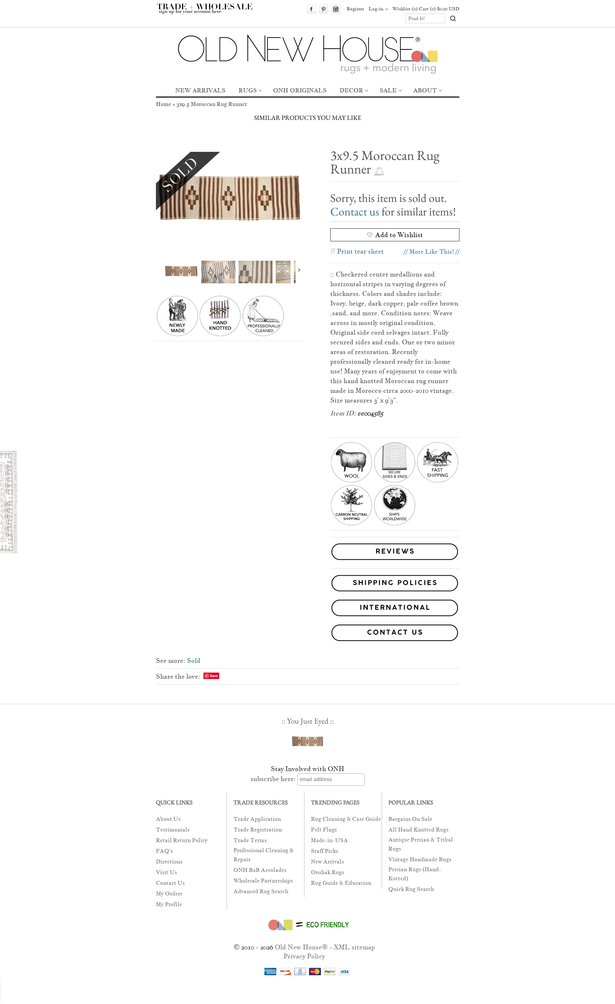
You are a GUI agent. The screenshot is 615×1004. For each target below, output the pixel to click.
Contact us (354, 211)
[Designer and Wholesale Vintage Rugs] (208, 12)
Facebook (311, 9)
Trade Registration (257, 829)
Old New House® (301, 947)
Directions (169, 861)
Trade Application (257, 819)
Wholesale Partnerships (263, 880)
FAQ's (164, 851)
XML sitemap (354, 947)
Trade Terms (250, 840)
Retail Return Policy (182, 840)
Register (355, 9)
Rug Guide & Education (341, 883)
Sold (193, 660)
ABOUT (425, 90)
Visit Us (166, 872)
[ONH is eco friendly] (307, 931)
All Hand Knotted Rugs (418, 829)
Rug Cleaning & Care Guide (346, 819)
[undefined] (230, 201)
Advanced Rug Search (260, 891)
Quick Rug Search (411, 889)
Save (214, 675)
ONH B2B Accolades (259, 870)
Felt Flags (324, 829)
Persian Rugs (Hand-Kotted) (414, 874)
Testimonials (173, 829)
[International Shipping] (307, 609)
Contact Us (170, 883)
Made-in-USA (329, 840)
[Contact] (307, 634)
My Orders (169, 893)
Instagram (335, 9)
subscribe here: (273, 779)
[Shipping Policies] (307, 584)
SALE (388, 90)
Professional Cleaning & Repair (263, 855)
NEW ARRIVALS (200, 90)
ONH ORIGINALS (299, 90)
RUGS (248, 90)
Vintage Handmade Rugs (419, 859)
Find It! (416, 18)
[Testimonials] (394, 561)
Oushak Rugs (327, 872)
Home (163, 104)
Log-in (376, 9)
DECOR (351, 90)
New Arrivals (327, 861)
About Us (168, 819)
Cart (439, 9)
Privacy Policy (304, 956)
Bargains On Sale (410, 819)
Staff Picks (324, 851)
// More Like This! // (431, 251)
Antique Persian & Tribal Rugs (420, 844)
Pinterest (323, 9)
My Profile (169, 904)
